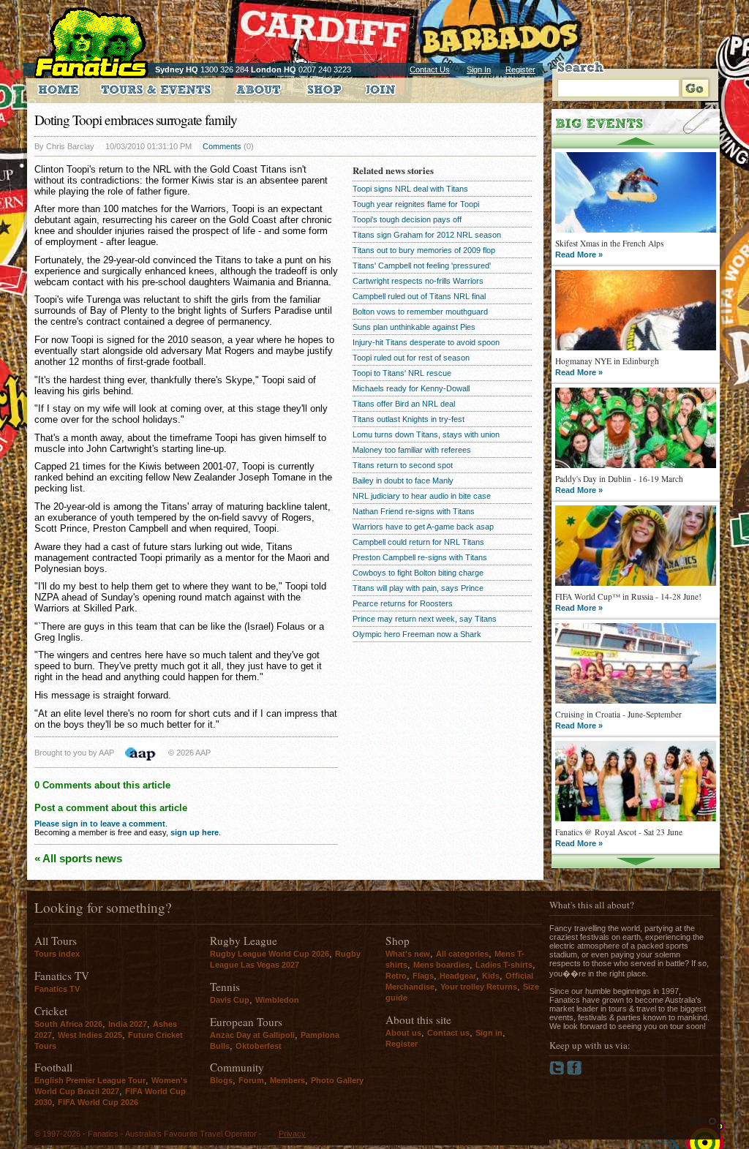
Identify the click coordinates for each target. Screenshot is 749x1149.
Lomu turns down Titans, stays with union (426, 434)
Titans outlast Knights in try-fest (408, 419)
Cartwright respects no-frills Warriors (418, 280)
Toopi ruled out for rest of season (411, 357)
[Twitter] (558, 1072)
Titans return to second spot (403, 465)
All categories (462, 953)
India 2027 (127, 1024)
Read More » (579, 254)
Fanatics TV (57, 988)
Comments (222, 146)
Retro (396, 975)
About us (403, 1032)
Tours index (57, 953)
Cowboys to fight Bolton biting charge (418, 572)
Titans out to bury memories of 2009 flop (424, 250)
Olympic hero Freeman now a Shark (417, 634)
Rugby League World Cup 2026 (269, 953)
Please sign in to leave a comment (99, 823)
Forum (251, 1080)
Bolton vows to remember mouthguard (420, 311)
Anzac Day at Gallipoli (252, 1035)
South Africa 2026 (68, 1024)
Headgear (458, 975)
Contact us (448, 1032)
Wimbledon (277, 999)
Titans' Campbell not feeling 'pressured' (422, 265)
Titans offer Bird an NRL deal (404, 403)
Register (520, 69)
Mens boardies (441, 964)
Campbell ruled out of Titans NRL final (419, 296)
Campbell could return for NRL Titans (418, 542)
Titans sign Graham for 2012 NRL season (427, 234)
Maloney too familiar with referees (412, 449)
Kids (491, 975)
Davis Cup (229, 999)
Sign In (479, 69)
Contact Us (430, 69)
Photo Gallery (337, 1080)
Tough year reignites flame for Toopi (416, 204)
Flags (423, 975)
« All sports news (78, 858)
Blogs (221, 1080)
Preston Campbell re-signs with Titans (420, 557)
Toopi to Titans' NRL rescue (402, 373)
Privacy (292, 1133)
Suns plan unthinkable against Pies (414, 327)
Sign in (489, 1032)
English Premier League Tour (90, 1080)
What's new (407, 953)
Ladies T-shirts (503, 964)
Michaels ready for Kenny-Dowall (411, 388)
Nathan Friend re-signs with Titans (414, 511)
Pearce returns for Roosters (403, 603)
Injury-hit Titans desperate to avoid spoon (426, 342)
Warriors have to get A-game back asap (423, 526)
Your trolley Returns (478, 986)
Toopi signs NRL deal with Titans (410, 188)
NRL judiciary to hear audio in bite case (422, 495)
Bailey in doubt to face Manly (403, 480)
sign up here (194, 832)
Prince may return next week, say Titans (425, 618)
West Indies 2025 (90, 1035)
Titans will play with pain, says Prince (418, 588)
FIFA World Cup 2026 (98, 1102)
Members (287, 1080)
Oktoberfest (259, 1045)
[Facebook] (574, 1072)
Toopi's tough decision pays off (407, 219)
